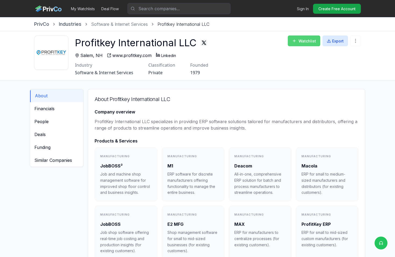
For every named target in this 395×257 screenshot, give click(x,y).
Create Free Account (337, 8)
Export (338, 41)
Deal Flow (110, 8)
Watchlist (307, 41)
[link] (183, 24)
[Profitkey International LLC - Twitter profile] (204, 43)
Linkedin (168, 55)
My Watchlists (83, 8)
